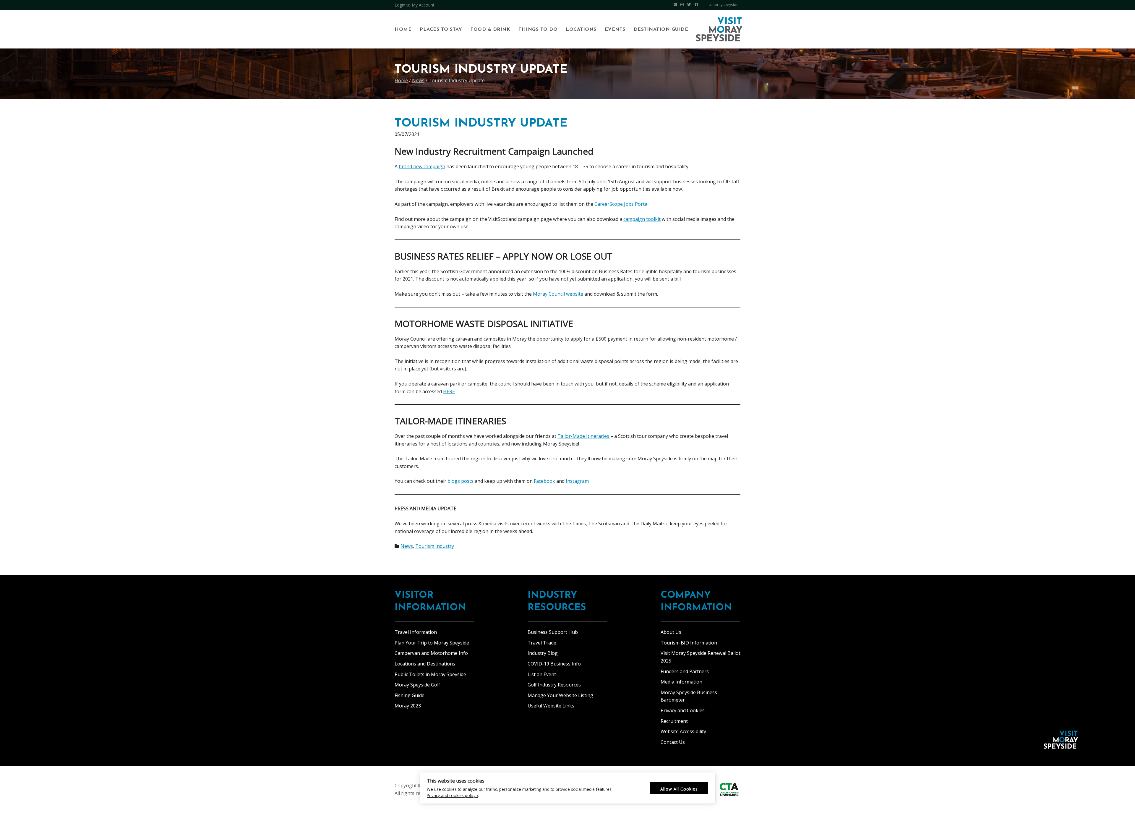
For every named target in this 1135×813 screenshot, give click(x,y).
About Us (671, 632)
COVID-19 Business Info (554, 663)
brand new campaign (422, 166)
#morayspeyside (724, 4)
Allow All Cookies (679, 789)
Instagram (577, 481)
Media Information (681, 681)
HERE (449, 391)
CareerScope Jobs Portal (621, 204)
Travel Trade (542, 642)
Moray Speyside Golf (417, 684)
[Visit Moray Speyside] (719, 29)
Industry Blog (543, 653)
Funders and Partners (685, 671)
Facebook (544, 481)
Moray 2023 (408, 705)
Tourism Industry (434, 546)
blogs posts (460, 481)
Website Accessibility (683, 731)
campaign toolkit (642, 219)
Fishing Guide (409, 695)
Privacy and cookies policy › (452, 795)
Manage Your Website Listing (560, 695)
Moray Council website (558, 294)
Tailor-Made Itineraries (583, 436)
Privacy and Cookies (683, 710)
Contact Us (673, 742)
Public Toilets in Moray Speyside (430, 674)
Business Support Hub (553, 632)
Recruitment (674, 721)
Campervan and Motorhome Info (431, 653)
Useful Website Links (551, 705)
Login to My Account (414, 5)
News (407, 546)
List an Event (542, 674)
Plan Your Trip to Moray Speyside (432, 642)
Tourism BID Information (689, 642)
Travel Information (416, 632)
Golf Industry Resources (554, 684)
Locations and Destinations (425, 663)
